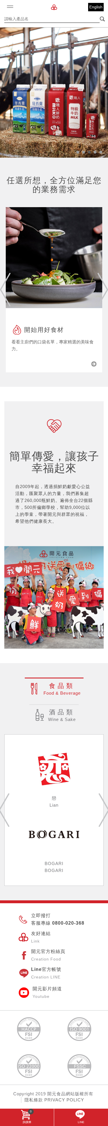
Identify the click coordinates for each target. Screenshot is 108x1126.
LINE (81, 1122)
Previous (5, 289)
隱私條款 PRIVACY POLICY (54, 1099)
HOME (54, 7)
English (96, 7)
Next (102, 289)
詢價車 (27, 1117)
